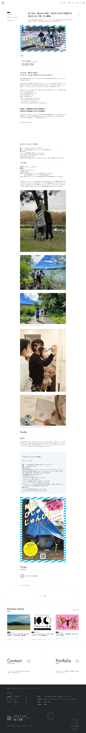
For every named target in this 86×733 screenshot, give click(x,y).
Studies (64, 2)
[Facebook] (14, 720)
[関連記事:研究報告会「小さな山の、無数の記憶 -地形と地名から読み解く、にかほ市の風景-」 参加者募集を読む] (18, 622)
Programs (68, 2)
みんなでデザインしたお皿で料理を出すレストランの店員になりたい (34, 102)
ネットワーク (70, 696)
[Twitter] (17, 720)
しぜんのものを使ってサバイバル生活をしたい (30, 101)
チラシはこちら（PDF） (28, 460)
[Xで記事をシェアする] (28, 585)
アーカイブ (67, 699)
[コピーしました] (23, 585)
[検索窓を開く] (80, 2)
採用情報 (45, 704)
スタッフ (65, 696)
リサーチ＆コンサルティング (52, 699)
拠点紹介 (54, 696)
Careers (76, 2)
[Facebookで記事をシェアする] (26, 585)
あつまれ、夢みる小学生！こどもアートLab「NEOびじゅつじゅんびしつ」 (30, 61)
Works (73, 2)
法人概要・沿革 (59, 696)
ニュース (9, 12)
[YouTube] (21, 720)
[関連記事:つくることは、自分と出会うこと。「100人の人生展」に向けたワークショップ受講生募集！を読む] (43, 622)
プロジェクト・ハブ (61, 699)
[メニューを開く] (83, 3)
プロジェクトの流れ (73, 699)
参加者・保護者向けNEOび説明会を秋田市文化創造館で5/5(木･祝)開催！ (28, 64)
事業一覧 (45, 699)
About (61, 2)
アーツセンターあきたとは (47, 696)
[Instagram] (19, 720)
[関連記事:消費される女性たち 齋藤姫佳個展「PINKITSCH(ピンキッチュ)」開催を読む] (67, 622)
